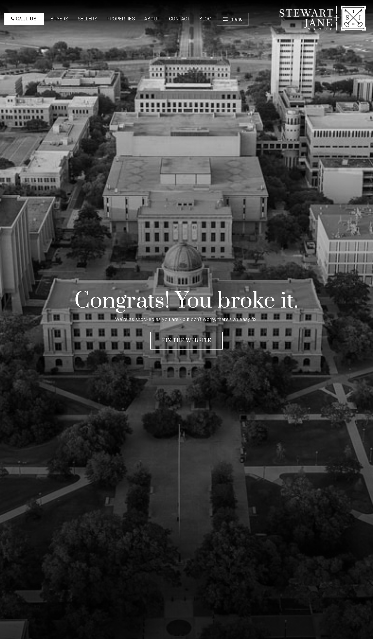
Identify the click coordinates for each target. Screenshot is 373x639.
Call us (26, 19)
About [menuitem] (152, 19)
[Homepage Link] (323, 19)
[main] (186, 319)
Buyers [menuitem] (59, 19)
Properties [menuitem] (121, 19)
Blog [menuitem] (205, 19)
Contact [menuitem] (179, 19)
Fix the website (186, 341)
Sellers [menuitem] (88, 19)
